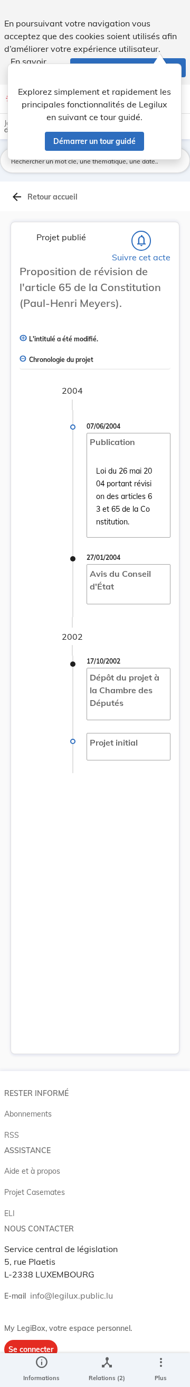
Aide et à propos (32, 1171)
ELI (9, 1213)
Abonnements (28, 1114)
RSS (11, 1135)
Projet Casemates (34, 1192)
